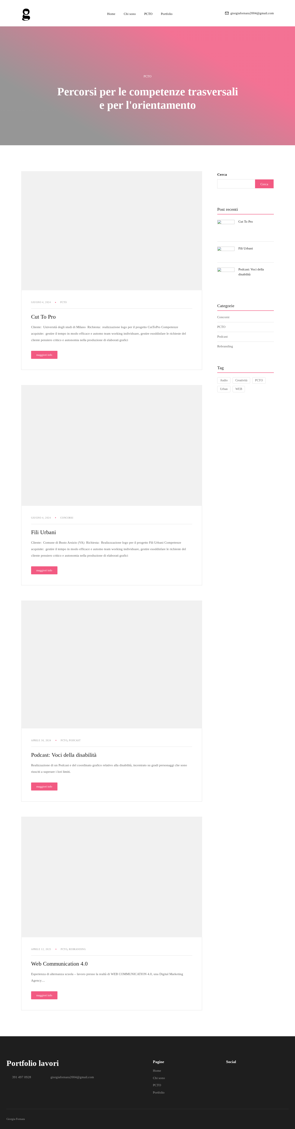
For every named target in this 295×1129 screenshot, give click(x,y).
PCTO (148, 14)
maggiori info (46, 353)
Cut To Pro (43, 317)
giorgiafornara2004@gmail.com (252, 13)
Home (111, 14)
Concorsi (66, 517)
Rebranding (77, 949)
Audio (224, 380)
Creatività (241, 380)
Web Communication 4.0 (59, 964)
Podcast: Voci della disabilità (64, 755)
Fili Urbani (43, 532)
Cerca (222, 174)
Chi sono (130, 14)
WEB (238, 389)
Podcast (75, 740)
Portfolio (167, 14)
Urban (224, 389)
